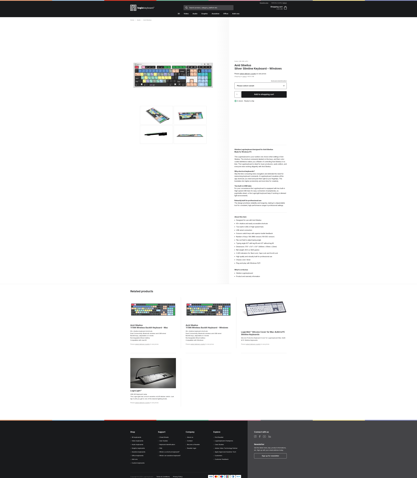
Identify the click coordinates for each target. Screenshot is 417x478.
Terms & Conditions (163, 476)
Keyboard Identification (279, 81)
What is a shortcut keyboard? (169, 452)
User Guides (163, 441)
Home (132, 20)
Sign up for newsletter (270, 456)
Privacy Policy (177, 476)
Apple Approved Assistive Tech (225, 452)
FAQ (160, 448)
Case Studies (219, 444)
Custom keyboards (138, 463)
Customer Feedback (221, 459)
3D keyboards (136, 437)
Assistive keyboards (138, 452)
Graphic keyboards (138, 448)
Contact (190, 441)
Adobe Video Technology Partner (226, 448)
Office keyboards (137, 455)
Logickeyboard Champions (224, 441)
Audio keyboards (137, 444)
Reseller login (191, 448)
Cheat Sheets (164, 437)
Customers (218, 455)
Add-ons (135, 459)
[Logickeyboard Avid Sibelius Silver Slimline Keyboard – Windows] (173, 96)
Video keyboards (137, 441)
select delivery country (248, 74)
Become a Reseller (193, 444)
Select (285, 3)
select (244, 76)
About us (190, 437)
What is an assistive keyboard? (170, 455)
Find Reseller (219, 437)
